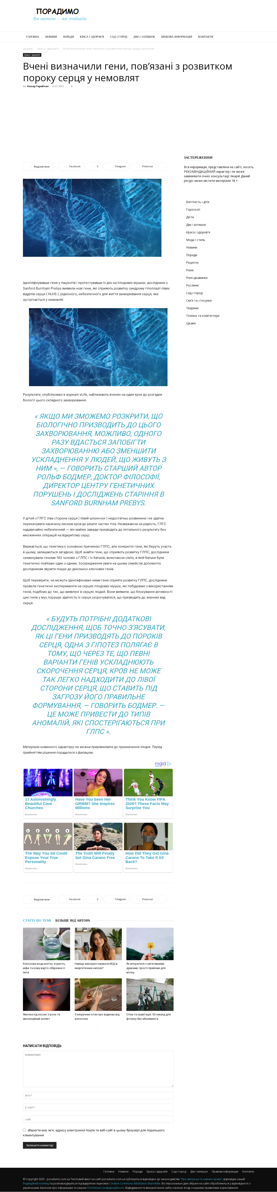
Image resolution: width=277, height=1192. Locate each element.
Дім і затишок (144, 36)
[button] (249, 37)
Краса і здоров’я (92, 36)
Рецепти (192, 262)
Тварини (192, 308)
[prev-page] (94, 1027)
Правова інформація (176, 36)
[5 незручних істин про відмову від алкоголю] (98, 994)
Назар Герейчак (38, 86)
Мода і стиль (195, 240)
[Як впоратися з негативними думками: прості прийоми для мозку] (150, 944)
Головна (32, 36)
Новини (51, 36)
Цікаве (191, 323)
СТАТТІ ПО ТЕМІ (37, 920)
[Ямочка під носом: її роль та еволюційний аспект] (46, 994)
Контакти (205, 36)
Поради (68, 36)
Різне (190, 270)
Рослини (192, 285)
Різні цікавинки (197, 278)
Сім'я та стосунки (199, 300)
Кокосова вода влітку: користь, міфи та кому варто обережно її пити (44, 968)
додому (28, 48)
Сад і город (118, 36)
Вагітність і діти (197, 202)
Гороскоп (193, 209)
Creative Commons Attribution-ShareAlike (134, 1183)
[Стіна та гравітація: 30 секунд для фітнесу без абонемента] (150, 994)
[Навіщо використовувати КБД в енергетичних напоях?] (98, 944)
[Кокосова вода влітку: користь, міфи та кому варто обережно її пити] (46, 944)
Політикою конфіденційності (105, 1188)
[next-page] (101, 1027)
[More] (162, 166)
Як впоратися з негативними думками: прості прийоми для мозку (146, 968)
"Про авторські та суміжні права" (201, 1179)
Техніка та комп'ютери (202, 316)
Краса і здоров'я (47, 48)
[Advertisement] (175, 16)
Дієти (190, 217)
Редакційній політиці (36, 1183)
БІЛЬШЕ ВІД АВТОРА (72, 920)
